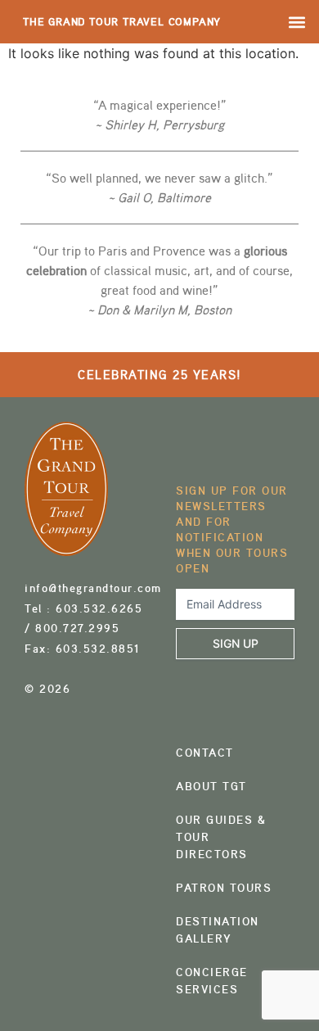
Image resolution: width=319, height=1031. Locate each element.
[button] (297, 21)
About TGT (211, 786)
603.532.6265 (99, 608)
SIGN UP (235, 643)
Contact (205, 752)
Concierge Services (212, 981)
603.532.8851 (98, 648)
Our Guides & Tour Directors (221, 836)
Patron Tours (224, 887)
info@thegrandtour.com (93, 588)
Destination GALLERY (217, 930)
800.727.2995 (77, 628)
